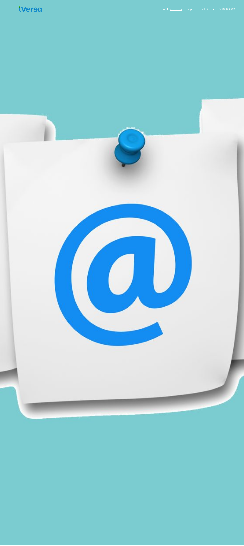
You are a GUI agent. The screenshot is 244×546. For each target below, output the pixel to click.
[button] (227, 9)
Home (161, 9)
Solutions (206, 9)
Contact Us (176, 9)
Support (191, 9)
